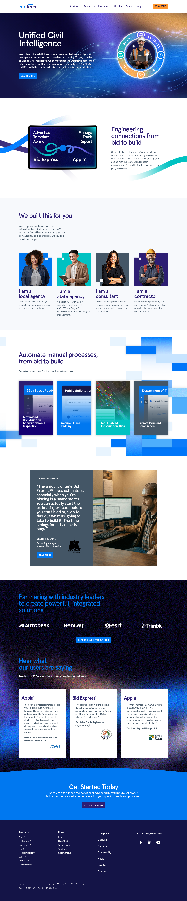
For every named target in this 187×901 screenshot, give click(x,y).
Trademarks (92, 884)
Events (101, 865)
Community (104, 852)
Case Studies (64, 841)
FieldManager (26, 864)
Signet (22, 856)
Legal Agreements (26, 884)
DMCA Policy (60, 884)
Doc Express (25, 845)
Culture (102, 839)
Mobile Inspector (27, 853)
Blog (60, 837)
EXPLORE (35, 427)
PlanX (21, 849)
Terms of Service (38, 884)
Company (103, 833)
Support (140, 6)
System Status (64, 853)
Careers (102, 846)
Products (88, 6)
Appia (22, 837)
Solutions (74, 6)
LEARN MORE (28, 76)
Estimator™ (24, 860)
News (101, 858)
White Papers (64, 845)
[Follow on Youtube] (158, 842)
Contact (129, 6)
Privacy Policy (50, 884)
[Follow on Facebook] (141, 842)
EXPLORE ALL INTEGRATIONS (93, 640)
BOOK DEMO (160, 6)
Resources (103, 6)
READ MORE (45, 555)
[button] (174, 723)
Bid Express (25, 841)
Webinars (62, 849)
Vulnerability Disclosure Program (76, 884)
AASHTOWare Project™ (150, 833)
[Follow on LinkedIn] (149, 842)
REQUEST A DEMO (93, 805)
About (117, 6)
